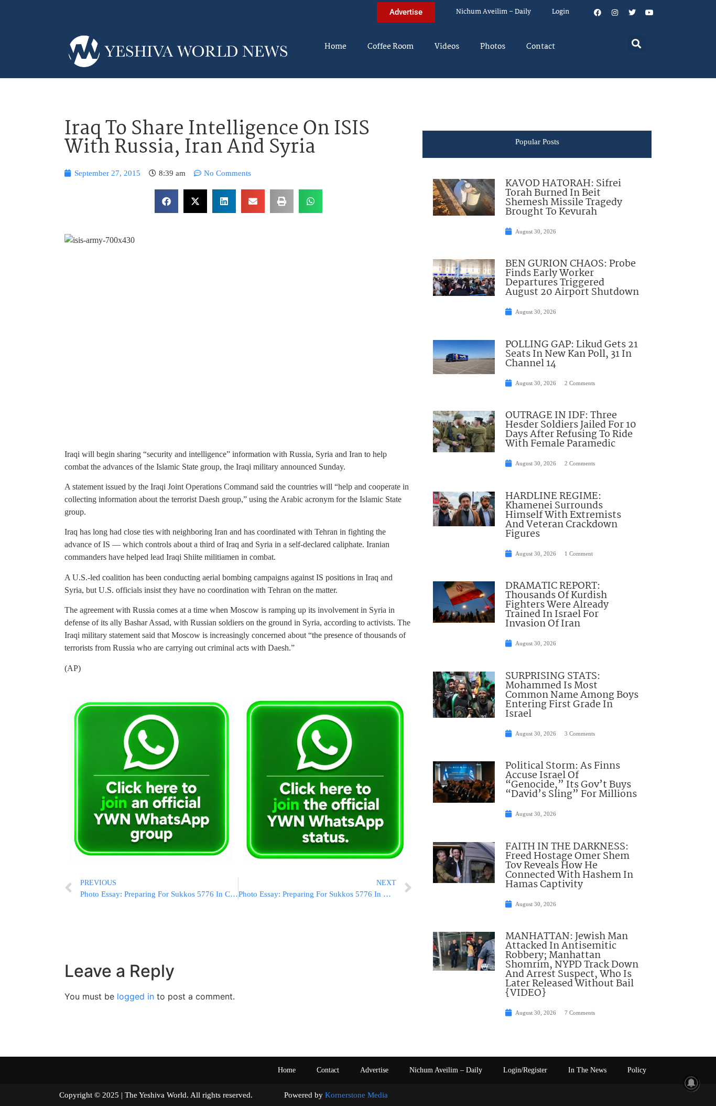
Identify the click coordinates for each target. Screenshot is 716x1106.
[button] (636, 43)
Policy (636, 1070)
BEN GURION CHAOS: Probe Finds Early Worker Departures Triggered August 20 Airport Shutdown (572, 278)
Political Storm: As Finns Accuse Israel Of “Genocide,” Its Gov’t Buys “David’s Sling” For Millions (571, 780)
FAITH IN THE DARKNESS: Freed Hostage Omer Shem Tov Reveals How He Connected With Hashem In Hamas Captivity (569, 865)
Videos (447, 46)
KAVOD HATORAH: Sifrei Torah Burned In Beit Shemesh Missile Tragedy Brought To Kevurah (563, 198)
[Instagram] (614, 12)
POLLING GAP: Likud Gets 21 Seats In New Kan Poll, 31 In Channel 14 (571, 354)
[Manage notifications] (691, 1083)
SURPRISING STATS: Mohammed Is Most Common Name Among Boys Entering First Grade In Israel (571, 695)
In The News (587, 1070)
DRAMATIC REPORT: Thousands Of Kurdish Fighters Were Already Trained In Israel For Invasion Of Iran (557, 605)
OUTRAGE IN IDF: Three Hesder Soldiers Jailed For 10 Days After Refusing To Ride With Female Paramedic (570, 430)
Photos (492, 46)
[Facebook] (597, 12)
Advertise (374, 1070)
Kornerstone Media (356, 1095)
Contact (540, 46)
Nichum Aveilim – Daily (493, 11)
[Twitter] (632, 12)
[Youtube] (649, 12)
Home (335, 46)
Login (560, 11)
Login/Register (525, 1070)
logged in (135, 996)
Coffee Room (390, 46)
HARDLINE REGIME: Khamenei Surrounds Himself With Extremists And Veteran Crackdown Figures (563, 515)
